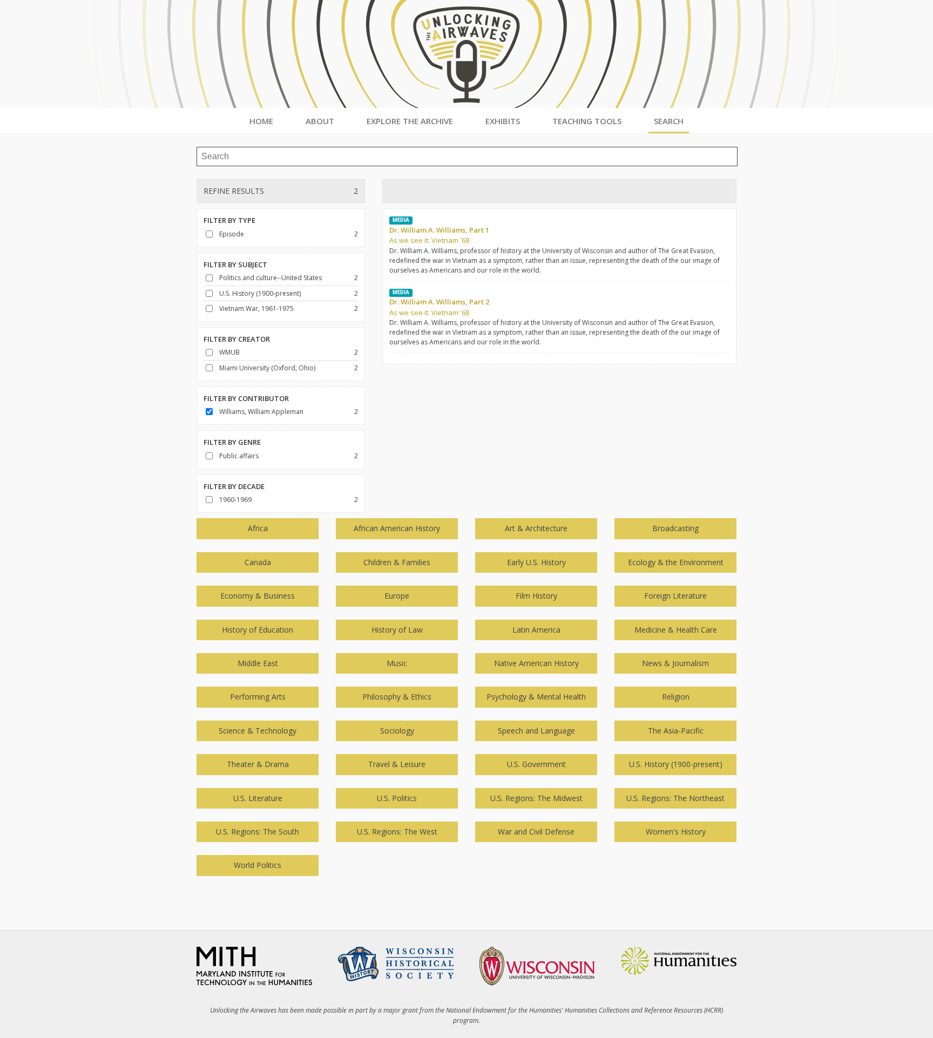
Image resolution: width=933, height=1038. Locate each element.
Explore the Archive (410, 121)
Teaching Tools (586, 121)
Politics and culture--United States (270, 277)
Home (261, 121)
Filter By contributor (246, 398)
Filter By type (229, 220)
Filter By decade (234, 486)
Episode (231, 234)
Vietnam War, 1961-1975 (256, 308)
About (320, 121)
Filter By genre (232, 442)
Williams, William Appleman (261, 411)
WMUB (229, 352)
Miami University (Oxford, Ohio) (267, 367)
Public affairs (239, 455)
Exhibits (502, 121)
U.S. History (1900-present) (260, 293)
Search (669, 121)
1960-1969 (235, 499)
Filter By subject (235, 264)
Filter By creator (237, 339)
